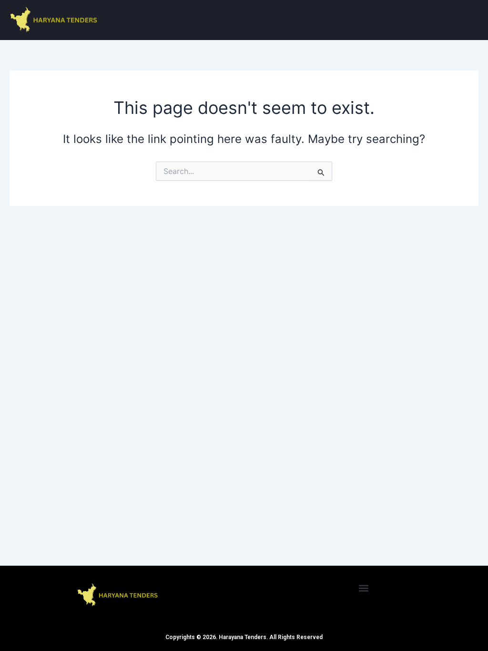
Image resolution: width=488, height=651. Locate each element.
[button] (364, 588)
